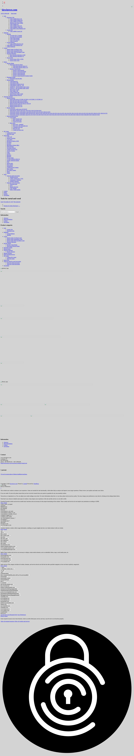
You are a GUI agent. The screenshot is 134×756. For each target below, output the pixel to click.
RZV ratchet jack (17, 120)
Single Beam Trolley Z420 (16, 94)
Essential (3, 501)
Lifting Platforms (11, 46)
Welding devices (14, 177)
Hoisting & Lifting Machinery (12, 205)
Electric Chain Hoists (15, 69)
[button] (67, 688)
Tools (5, 174)
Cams (8, 152)
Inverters (9, 144)
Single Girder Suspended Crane (14, 50)
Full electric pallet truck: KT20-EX (18, 109)
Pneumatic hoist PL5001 (16, 78)
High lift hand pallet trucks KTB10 (18, 100)
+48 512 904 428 (5, 13)
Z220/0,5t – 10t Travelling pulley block (19, 87)
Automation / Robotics (15, 180)
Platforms (6, 32)
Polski (5, 192)
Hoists (5, 62)
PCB (8, 162)
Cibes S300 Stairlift (14, 39)
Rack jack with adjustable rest (20, 125)
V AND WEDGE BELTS (13, 159)
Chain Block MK (14, 82)
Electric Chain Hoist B (18, 70)
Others (8, 173)
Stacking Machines (11, 53)
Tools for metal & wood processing (12, 261)
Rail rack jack (16, 128)
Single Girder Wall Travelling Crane (16, 52)
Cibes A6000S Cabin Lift (16, 27)
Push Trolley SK (14, 91)
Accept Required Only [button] (11, 614)
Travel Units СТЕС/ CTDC (17, 59)
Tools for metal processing (13, 175)
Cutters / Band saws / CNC (16, 178)
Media (2, 552)
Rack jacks (12, 123)
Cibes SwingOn (14, 41)
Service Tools (10, 157)
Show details (4, 503)
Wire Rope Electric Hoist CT (20, 66)
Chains (8, 153)
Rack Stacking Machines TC (17, 56)
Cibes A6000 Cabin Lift (16, 25)
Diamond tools (13, 184)
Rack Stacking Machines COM (17, 55)
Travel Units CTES (14, 60)
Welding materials (14, 181)
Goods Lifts (10, 30)
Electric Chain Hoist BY (19, 74)
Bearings (9, 155)
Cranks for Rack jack (18, 130)
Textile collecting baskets (13, 160)
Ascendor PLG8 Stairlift (16, 37)
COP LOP (9, 137)
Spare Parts (6, 135)
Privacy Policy (4, 616)
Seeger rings (10, 163)
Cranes (5, 48)
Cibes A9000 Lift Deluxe (16, 21)
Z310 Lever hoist (17, 121)
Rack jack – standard (18, 124)
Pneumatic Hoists (11, 77)
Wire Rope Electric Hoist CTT (20, 67)
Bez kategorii (17, 201)
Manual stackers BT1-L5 (16, 105)
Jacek (2, 201)
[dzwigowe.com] (9, 9)
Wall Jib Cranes (11, 258)
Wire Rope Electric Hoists (16, 64)
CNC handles (13, 188)
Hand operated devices (12, 116)
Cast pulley (9, 139)
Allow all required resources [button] (7, 621)
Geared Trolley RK (14, 92)
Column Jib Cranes (11, 257)
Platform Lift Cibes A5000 (16, 23)
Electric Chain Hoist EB (19, 73)
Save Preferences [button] (22, 614)
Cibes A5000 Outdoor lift (16, 20)
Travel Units (10, 57)
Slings (8, 171)
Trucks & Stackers (8, 96)
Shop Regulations (8, 219)
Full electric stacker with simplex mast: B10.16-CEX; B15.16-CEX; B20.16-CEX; (30, 112)
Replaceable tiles (14, 187)
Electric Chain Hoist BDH (19, 71)
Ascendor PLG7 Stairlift (16, 35)
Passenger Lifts (10, 17)
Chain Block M (14, 81)
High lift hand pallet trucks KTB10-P (19, 102)
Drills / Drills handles (15, 189)
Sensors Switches (11, 138)
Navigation (6, 195)
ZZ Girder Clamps (11, 170)
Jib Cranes (6, 131)
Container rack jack (18, 127)
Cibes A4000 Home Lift (16, 19)
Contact (6, 191)
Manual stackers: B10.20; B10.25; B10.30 (20, 103)
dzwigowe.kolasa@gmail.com (19, 463)
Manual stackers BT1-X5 (16, 106)
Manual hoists (10, 80)
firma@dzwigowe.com (6, 463)
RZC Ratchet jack (17, 119)
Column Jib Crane (11, 132)
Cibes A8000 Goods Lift (16, 31)
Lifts (5, 16)
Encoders (9, 142)
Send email (13, 13)
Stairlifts (9, 34)
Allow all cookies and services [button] (22, 621)
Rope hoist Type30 (14, 89)
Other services (4, 564)
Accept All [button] (3, 614)
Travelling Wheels (11, 148)
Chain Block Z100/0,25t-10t (17, 84)
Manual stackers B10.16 (16, 95)
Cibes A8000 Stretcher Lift (16, 44)
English (5, 194)
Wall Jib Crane (10, 134)
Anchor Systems (11, 150)
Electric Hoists (10, 63)
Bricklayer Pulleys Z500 (13, 141)
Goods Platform (11, 42)
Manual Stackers (11, 98)
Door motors (10, 164)
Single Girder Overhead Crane (14, 49)
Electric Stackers (11, 107)
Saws (11, 185)
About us (6, 218)
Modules (9, 156)
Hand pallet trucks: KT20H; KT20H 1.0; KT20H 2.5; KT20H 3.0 (26, 99)
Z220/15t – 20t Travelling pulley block (19, 88)
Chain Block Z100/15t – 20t (17, 85)
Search (17, 212)
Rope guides (10, 169)
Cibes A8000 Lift (14, 24)
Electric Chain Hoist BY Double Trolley (23, 75)
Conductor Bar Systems (12, 167)
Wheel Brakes (10, 146)
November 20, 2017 (8, 201)
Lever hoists (13, 117)
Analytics (3, 528)
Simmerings (10, 166)
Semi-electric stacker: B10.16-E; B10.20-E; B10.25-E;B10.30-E (25, 110)
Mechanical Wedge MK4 (13, 145)
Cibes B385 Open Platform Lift (17, 28)
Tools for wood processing (13, 182)
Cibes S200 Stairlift (14, 38)
